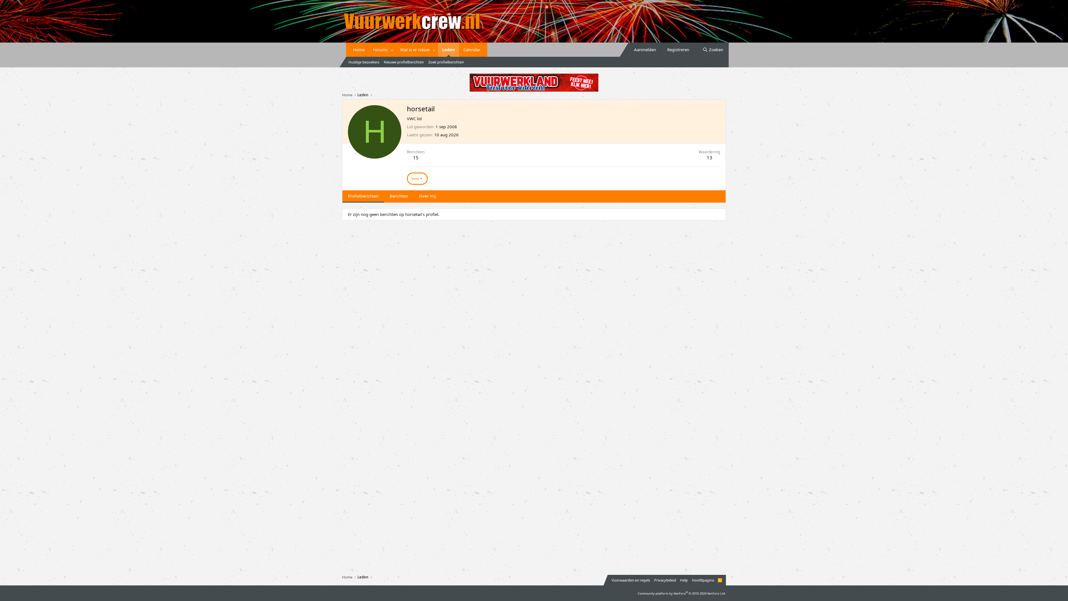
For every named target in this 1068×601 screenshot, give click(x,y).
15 (416, 157)
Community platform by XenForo (682, 593)
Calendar (471, 49)
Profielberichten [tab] (363, 196)
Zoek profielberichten (446, 62)
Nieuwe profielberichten (404, 62)
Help (684, 580)
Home (359, 49)
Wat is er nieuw (415, 49)
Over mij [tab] (427, 196)
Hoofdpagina (703, 580)
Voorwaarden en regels (631, 580)
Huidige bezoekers (363, 62)
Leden (448, 49)
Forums (380, 49)
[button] (392, 50)
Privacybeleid (665, 580)
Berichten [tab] (399, 196)
